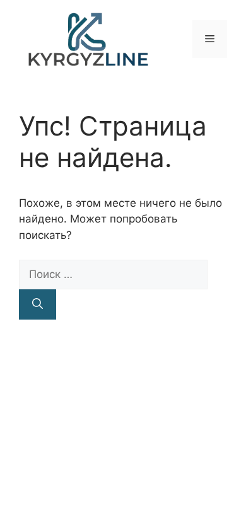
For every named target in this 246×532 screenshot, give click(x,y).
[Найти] (37, 304)
